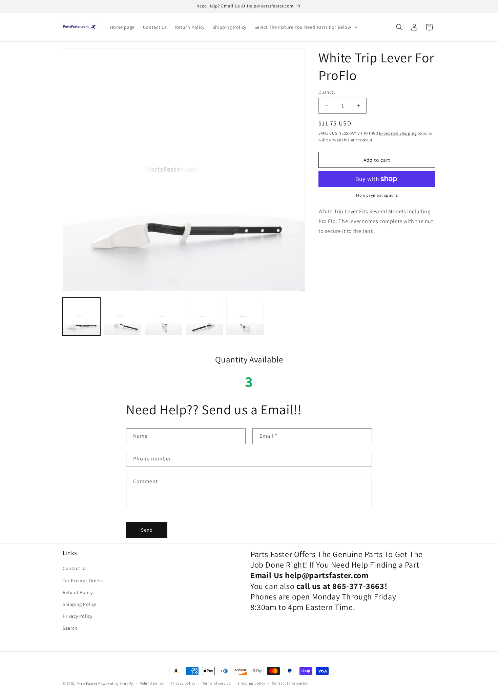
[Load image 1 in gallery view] (81, 316)
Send (147, 530)
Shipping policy (251, 683)
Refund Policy (78, 592)
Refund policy (152, 683)
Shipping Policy (79, 604)
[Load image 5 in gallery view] (245, 316)
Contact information (290, 683)
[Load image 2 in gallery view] (122, 316)
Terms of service (216, 683)
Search (70, 628)
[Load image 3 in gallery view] (163, 316)
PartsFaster (87, 683)
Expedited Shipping (398, 133)
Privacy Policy (77, 616)
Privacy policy (182, 683)
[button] (305, 27)
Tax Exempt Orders (83, 580)
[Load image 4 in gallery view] (204, 316)
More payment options (377, 195)
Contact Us (75, 568)
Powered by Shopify (115, 683)
